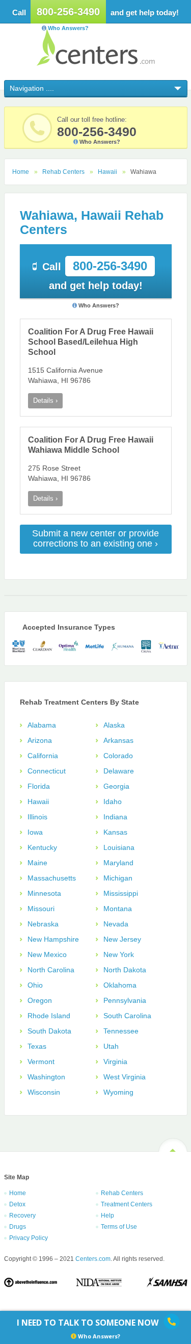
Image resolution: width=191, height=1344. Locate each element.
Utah (111, 1046)
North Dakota (124, 970)
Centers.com (95, 47)
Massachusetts (52, 878)
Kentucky (42, 847)
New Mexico (47, 954)
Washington (46, 1077)
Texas (37, 1046)
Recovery (22, 1215)
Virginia (115, 1061)
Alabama (42, 725)
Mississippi (120, 893)
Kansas (115, 832)
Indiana (115, 817)
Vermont (41, 1061)
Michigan (117, 878)
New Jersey (122, 939)
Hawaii (107, 171)
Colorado (118, 756)
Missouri (41, 908)
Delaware (118, 771)
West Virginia (124, 1077)
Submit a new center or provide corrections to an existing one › (95, 538)
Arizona (40, 740)
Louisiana (118, 847)
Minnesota (44, 893)
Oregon (40, 1000)
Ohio (35, 985)
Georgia (116, 786)
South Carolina (127, 1016)
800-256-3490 (68, 11)
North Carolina (51, 970)
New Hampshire (53, 939)
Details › (45, 400)
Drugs (17, 1226)
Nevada (115, 924)
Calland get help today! (94, 275)
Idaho (112, 801)
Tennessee (121, 1031)
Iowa (35, 832)
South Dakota (49, 1031)
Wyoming (118, 1092)
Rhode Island (49, 1016)
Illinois (37, 817)
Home (20, 171)
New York (118, 954)
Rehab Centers (63, 171)
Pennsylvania (124, 1000)
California (43, 756)
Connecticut (47, 771)
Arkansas (118, 740)
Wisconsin (44, 1092)
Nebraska (43, 924)
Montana (117, 908)
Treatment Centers (126, 1204)
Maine (37, 863)
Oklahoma (120, 985)
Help (107, 1215)
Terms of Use (119, 1226)
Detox (17, 1204)
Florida (39, 786)
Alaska (114, 725)
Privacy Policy (28, 1238)
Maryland (118, 863)
